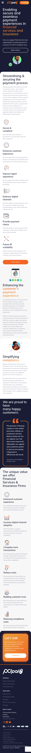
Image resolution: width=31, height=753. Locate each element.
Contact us (15, 655)
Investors (6, 699)
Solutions (6, 678)
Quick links (6, 691)
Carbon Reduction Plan (9, 739)
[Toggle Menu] (2, 2)
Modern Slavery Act (8, 737)
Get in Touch (15, 262)
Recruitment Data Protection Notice (13, 743)
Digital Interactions (9, 681)
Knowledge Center (9, 697)
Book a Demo (15, 50)
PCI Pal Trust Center (9, 702)
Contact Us (24, 2)
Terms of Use (6, 736)
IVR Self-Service (8, 686)
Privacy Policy (7, 734)
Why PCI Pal (7, 694)
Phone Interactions (9, 684)
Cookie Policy (6, 732)
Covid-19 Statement (8, 741)
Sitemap (5, 705)
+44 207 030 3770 (9, 719)
